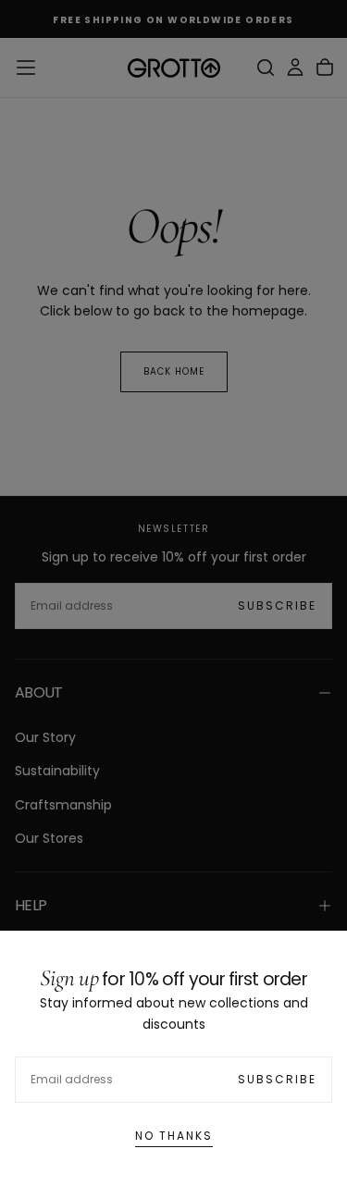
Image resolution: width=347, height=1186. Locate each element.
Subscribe (277, 1079)
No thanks (174, 1135)
